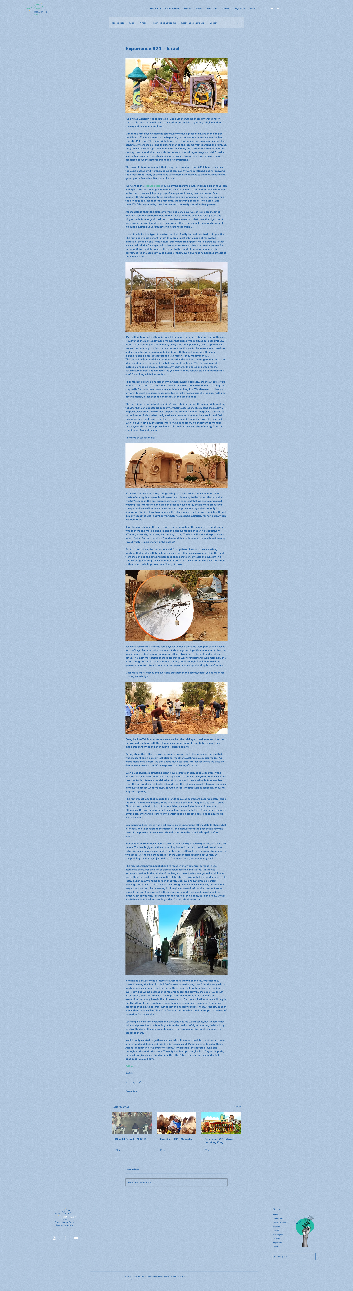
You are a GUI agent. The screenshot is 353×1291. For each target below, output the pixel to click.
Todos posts (118, 23)
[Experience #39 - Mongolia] (176, 1123)
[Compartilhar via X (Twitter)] (133, 1082)
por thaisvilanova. (137, 1276)
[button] (237, 23)
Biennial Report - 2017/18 (130, 1139)
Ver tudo (237, 1106)
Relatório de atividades (164, 23)
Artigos (144, 23)
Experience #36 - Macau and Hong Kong (219, 1140)
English (213, 23)
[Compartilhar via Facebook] (126, 1082)
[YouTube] (76, 1238)
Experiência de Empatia (192, 23)
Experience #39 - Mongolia (176, 1139)
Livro (131, 23)
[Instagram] (54, 1238)
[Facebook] (65, 1238)
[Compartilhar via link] (140, 1082)
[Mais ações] (226, 41)
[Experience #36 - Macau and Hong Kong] (221, 1123)
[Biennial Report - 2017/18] (132, 1123)
